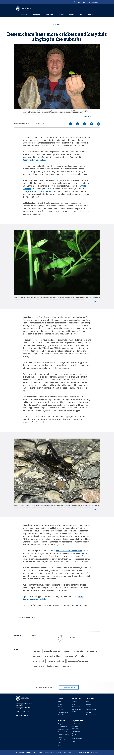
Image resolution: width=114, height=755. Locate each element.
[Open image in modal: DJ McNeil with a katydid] (57, 76)
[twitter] (77, 124)
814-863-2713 (70, 638)
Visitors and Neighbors (52, 656)
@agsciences (62, 640)
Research (57, 24)
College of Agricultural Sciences (37, 191)
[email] (91, 124)
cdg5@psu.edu (63, 636)
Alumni (83, 656)
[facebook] (70, 124)
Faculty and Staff (71, 656)
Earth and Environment (52, 651)
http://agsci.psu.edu (64, 642)
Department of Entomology (34, 160)
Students (36, 656)
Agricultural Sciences (56, 661)
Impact (67, 651)
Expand (87, 116)
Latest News (67, 666)
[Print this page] (98, 124)
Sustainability (92, 651)
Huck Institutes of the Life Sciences (46, 666)
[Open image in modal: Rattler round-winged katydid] (57, 262)
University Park (38, 661)
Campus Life (78, 651)
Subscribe (68, 687)
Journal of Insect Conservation (69, 551)
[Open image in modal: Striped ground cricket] (57, 471)
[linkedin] (84, 124)
